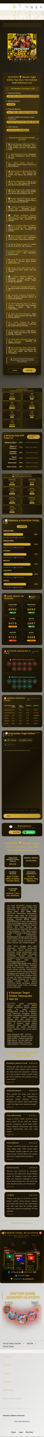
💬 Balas (18, 759)
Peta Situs (29, 1432)
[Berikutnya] (41, 48)
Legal (21, 1432)
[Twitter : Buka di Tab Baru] (19, 1426)
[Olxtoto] (6, 7)
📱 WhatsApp (28, 832)
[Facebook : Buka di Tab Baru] (14, 1426)
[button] (31, 7)
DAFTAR (29, 370)
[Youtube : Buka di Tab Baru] (29, 1426)
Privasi (13, 1432)
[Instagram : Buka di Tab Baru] (24, 1426)
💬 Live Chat (15, 832)
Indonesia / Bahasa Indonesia (14, 1415)
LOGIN (14, 370)
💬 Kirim (8, 816)
